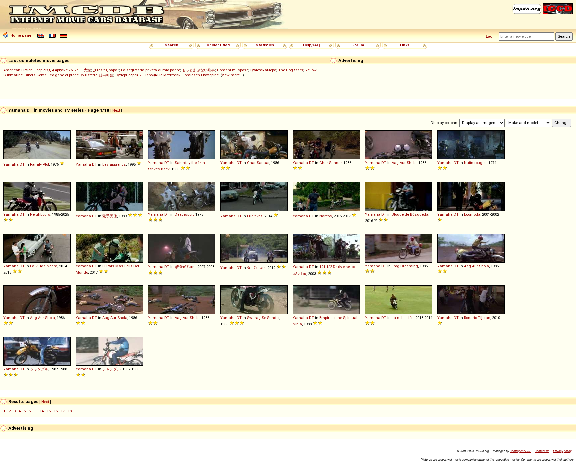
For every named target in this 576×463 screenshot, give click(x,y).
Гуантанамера (263, 70)
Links (404, 45)
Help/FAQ (311, 45)
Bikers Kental (36, 75)
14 (42, 411)
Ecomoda (472, 214)
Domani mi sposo (232, 70)
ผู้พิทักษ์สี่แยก (185, 266)
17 (63, 411)
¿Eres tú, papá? (106, 70)
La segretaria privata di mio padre (150, 70)
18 (70, 411)
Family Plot (39, 164)
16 (56, 411)
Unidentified (218, 45)
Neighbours (40, 214)
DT (22, 164)
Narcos (325, 216)
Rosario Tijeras (477, 317)
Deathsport (184, 214)
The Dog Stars (290, 70)
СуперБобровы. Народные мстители (148, 75)
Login (491, 36)
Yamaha (11, 164)
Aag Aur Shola (404, 162)
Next (116, 110)
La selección (403, 317)
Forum (358, 45)
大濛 (87, 70)
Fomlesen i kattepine (201, 75)
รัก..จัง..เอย (256, 267)
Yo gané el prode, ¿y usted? (73, 75)
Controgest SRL (520, 451)
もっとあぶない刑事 (198, 70)
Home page (20, 35)
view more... (232, 75)
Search (171, 45)
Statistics (265, 45)
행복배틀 (106, 75)
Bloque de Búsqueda (410, 214)
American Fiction (18, 70)
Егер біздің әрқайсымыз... (58, 70)
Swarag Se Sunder (263, 317)
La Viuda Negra (43, 266)
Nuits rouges (475, 162)
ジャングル (39, 369)
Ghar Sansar (258, 162)
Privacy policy (562, 451)
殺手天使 (109, 216)
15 (49, 411)
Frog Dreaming (405, 266)
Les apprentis (114, 164)
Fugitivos (255, 216)
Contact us (542, 451)
